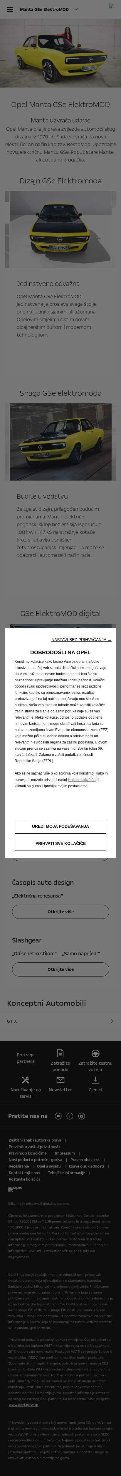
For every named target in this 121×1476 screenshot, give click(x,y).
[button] (81, 639)
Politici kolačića (82, 779)
